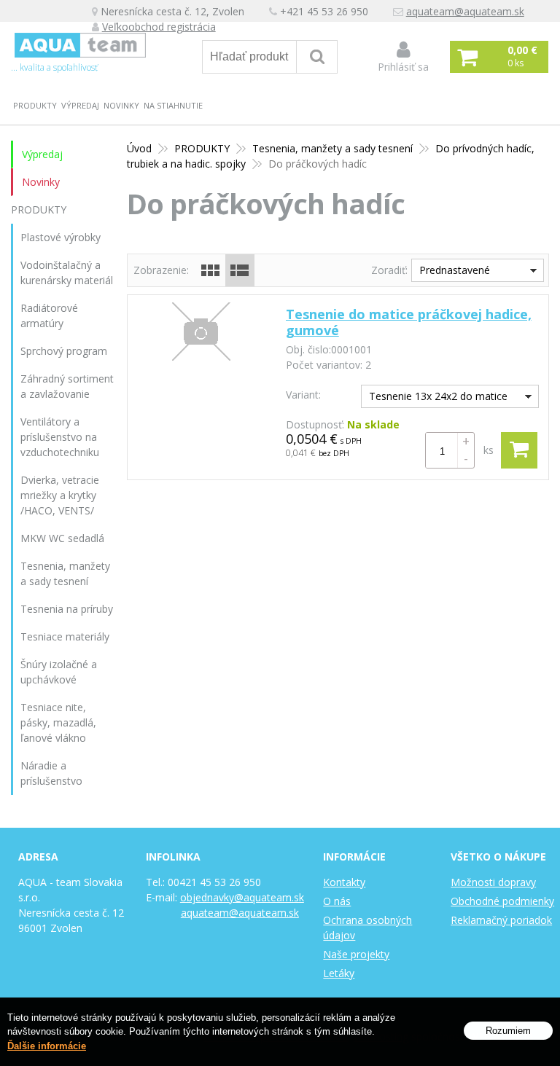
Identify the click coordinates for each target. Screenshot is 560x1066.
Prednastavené (454, 270)
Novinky (121, 105)
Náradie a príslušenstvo (51, 773)
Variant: (303, 394)
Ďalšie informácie (46, 1045)
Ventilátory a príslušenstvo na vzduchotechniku (59, 437)
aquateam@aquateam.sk (465, 11)
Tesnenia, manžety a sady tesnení (332, 148)
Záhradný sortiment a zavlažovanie (67, 386)
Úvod (139, 148)
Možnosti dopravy (493, 882)
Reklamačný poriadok (501, 920)
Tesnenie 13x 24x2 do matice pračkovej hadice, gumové (435, 398)
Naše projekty (356, 954)
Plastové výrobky (60, 237)
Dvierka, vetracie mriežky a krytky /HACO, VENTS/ (59, 495)
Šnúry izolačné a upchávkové (58, 671)
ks (488, 450)
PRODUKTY (35, 105)
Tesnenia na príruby (66, 609)
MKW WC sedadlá (62, 538)
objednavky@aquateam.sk (242, 897)
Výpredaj (80, 105)
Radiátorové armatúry (49, 315)
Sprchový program (63, 351)
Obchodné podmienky (502, 901)
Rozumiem (508, 1030)
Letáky (338, 973)
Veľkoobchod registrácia (159, 27)
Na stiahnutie (173, 105)
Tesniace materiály (64, 636)
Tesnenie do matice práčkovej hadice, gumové (409, 322)
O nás (337, 901)
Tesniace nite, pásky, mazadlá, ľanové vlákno (58, 722)
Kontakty (344, 882)
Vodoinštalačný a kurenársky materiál (66, 272)
